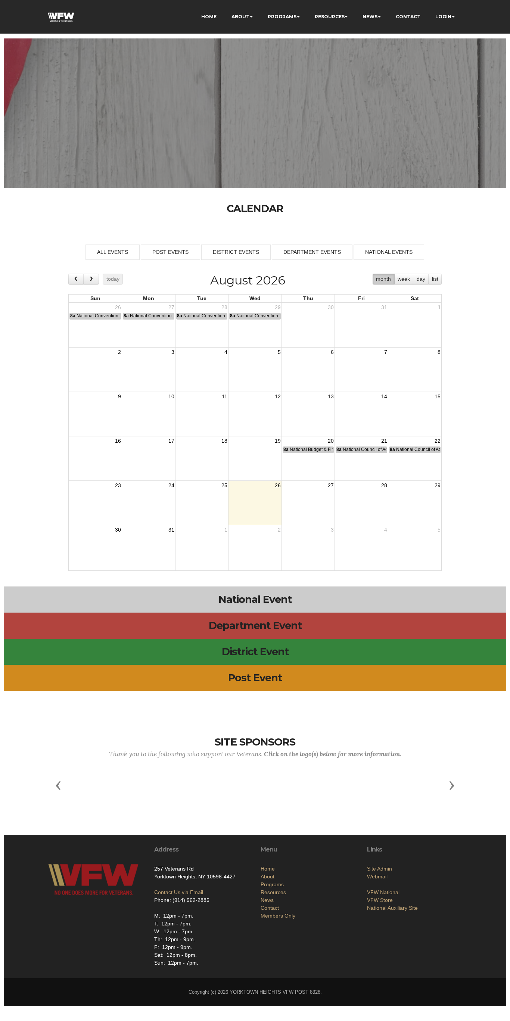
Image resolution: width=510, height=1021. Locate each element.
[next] (91, 279)
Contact (270, 908)
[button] (58, 785)
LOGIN (443, 16)
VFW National (383, 892)
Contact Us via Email (178, 892)
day (421, 279)
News (267, 900)
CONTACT (408, 16)
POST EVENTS (170, 252)
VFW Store (380, 900)
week (404, 279)
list (435, 279)
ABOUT (240, 16)
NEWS (370, 16)
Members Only (278, 916)
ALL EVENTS (112, 252)
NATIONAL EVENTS (389, 252)
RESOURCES (330, 16)
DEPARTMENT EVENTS (312, 252)
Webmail (377, 877)
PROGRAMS (282, 16)
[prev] (76, 279)
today (112, 279)
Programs (272, 884)
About (267, 877)
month (383, 279)
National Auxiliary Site (392, 908)
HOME (209, 16)
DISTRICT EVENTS (236, 252)
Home (268, 869)
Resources (273, 892)
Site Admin (379, 869)
